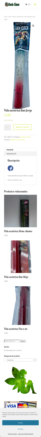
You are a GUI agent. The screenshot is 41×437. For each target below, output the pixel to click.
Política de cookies (12, 434)
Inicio (5, 17)
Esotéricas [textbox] (20, 360)
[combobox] (20, 359)
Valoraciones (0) (11, 154)
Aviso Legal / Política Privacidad (25, 434)
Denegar (20, 429)
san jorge (19, 140)
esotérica (13, 140)
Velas (14, 17)
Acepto (20, 423)
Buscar (23, 341)
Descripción (9, 150)
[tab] (20, 150)
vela (24, 140)
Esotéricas (20, 17)
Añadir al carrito (22, 127)
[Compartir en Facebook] (10, 168)
